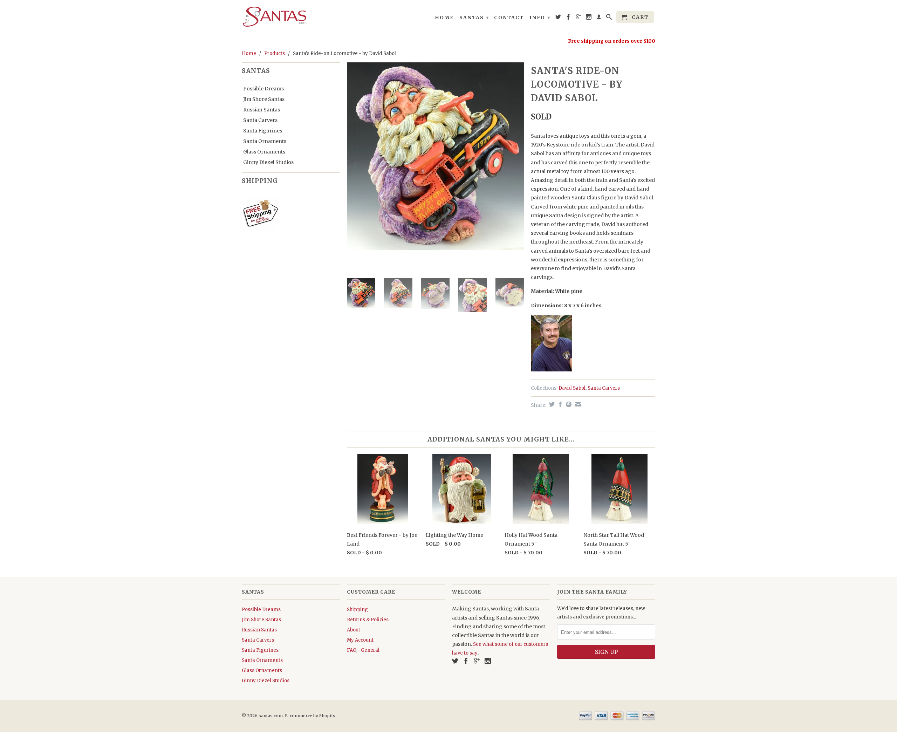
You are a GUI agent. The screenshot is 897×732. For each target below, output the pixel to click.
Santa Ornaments (264, 141)
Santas (474, 17)
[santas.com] (291, 16)
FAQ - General (363, 650)
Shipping (357, 610)
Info (539, 17)
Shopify (327, 715)
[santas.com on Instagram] (589, 18)
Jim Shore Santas (264, 99)
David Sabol (572, 388)
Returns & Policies (368, 620)
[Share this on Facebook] (559, 404)
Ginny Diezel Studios (268, 162)
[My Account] (599, 18)
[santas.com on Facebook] (569, 18)
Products (274, 53)
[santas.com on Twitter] (558, 18)
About (353, 630)
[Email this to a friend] (577, 404)
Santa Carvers (260, 120)
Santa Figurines (262, 131)
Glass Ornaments (264, 152)
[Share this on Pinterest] (567, 404)
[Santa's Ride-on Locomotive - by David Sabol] (435, 155)
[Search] (609, 18)
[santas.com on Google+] (579, 18)
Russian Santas (261, 110)
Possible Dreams (263, 88)
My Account (360, 640)
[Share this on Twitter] (551, 404)
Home (444, 17)
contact (509, 17)
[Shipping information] (288, 214)
